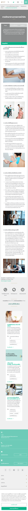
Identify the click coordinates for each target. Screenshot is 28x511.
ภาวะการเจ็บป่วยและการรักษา (12, 6)
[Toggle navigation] (26, 2)
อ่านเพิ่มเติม (9, 347)
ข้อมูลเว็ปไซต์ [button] (4, 486)
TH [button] (21, 2)
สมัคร (20, 454)
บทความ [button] (3, 482)
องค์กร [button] (2, 479)
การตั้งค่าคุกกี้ (14, 504)
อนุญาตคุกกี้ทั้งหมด (14, 508)
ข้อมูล (5, 25)
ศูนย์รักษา (23, 25)
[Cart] (18, 2)
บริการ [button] (2, 475)
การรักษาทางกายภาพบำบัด (11, 7)
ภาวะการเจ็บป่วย (14, 25)
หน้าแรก (2, 6)
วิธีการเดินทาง (20, 463)
